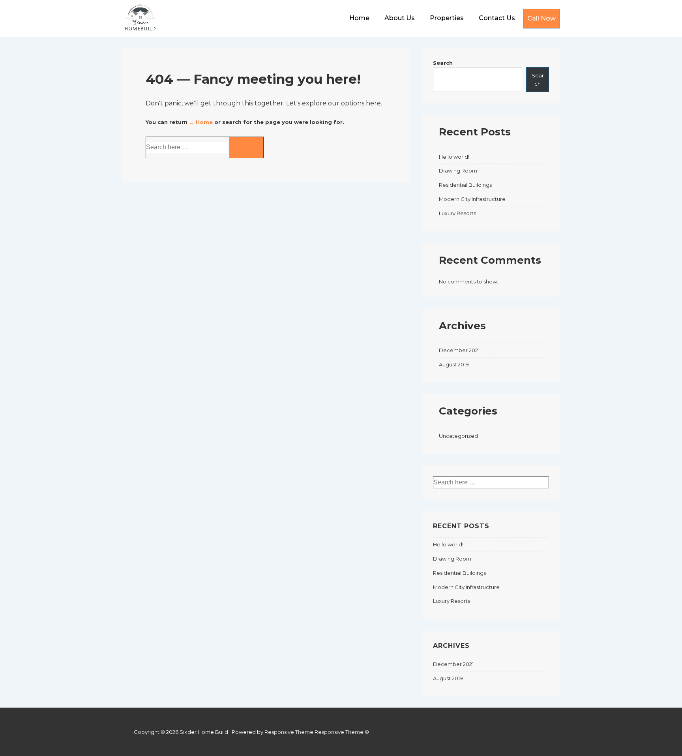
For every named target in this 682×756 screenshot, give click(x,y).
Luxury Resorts (457, 213)
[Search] (246, 147)
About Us (399, 18)
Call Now (541, 18)
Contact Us (497, 18)
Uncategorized (458, 436)
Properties (447, 18)
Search (443, 63)
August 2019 (454, 364)
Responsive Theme (288, 732)
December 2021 (459, 350)
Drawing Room (458, 170)
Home (359, 18)
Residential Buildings (465, 185)
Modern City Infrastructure (472, 199)
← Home (201, 122)
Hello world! (454, 157)
